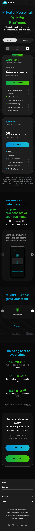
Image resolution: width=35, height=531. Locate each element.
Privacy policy (24, 512)
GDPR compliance (10, 515)
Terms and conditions (13, 512)
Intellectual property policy (23, 515)
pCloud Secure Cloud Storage (8, 2)
